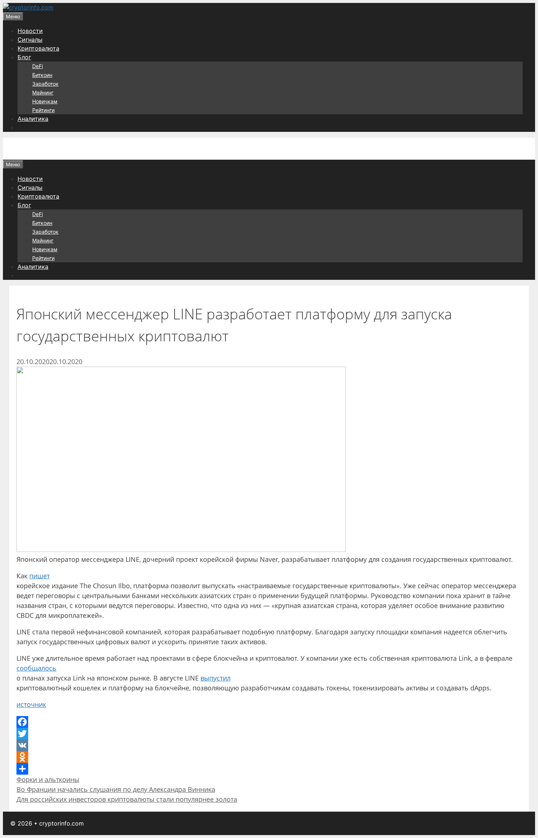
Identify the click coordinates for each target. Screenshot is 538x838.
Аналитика (33, 118)
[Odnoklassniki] (269, 757)
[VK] (269, 745)
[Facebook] (269, 722)
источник (31, 704)
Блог (24, 57)
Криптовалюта (38, 48)
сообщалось (36, 668)
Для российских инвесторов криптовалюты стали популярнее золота (126, 799)
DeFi (37, 66)
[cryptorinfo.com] (28, 7)
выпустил (216, 678)
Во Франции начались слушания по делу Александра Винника (115, 789)
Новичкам (44, 101)
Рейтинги (43, 110)
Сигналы (30, 39)
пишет (39, 575)
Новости (30, 30)
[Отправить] (269, 769)
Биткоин (42, 75)
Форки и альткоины (47, 779)
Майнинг (42, 92)
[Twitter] (269, 733)
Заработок (45, 84)
